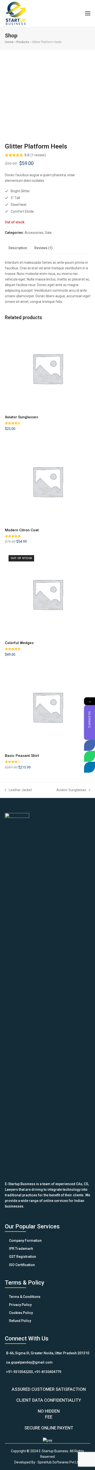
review (38, 155)
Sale (48, 233)
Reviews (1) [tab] (43, 248)
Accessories (34, 233)
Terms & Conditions (24, 1297)
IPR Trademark (21, 1249)
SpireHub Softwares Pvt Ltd (59, 1462)
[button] (87, 13)
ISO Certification (22, 1265)
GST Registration (22, 1257)
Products (22, 42)
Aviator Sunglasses (71, 790)
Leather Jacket (18, 790)
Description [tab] (18, 248)
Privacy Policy (20, 1305)
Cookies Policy (21, 1313)
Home (9, 42)
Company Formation (25, 1240)
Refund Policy (20, 1321)
